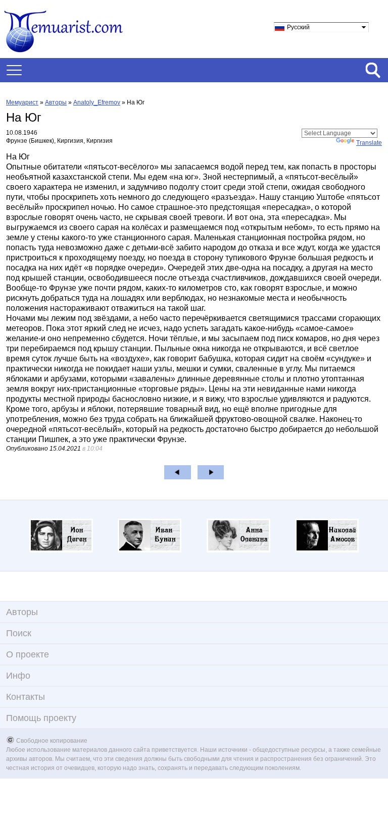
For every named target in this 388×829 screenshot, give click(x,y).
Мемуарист (22, 102)
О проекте (27, 654)
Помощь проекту (41, 718)
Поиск (18, 633)
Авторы (56, 102)
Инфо (18, 676)
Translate (369, 142)
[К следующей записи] (211, 472)
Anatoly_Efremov (96, 102)
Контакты (25, 697)
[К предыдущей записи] (177, 472)
